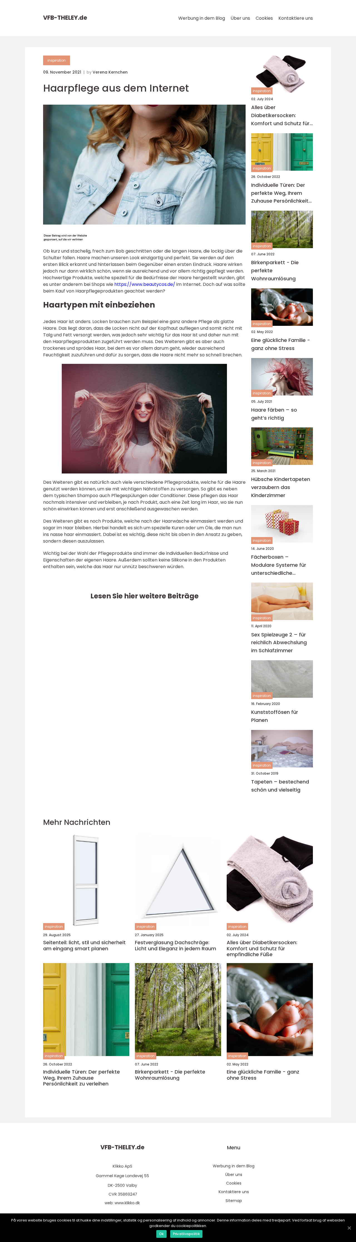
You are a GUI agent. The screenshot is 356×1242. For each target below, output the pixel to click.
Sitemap (234, 1200)
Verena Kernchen (110, 72)
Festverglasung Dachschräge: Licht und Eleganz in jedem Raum (175, 945)
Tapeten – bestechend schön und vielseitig (280, 785)
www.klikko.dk (127, 1203)
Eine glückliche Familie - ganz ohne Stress (280, 344)
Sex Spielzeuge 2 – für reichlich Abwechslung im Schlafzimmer (279, 642)
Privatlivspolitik (186, 1233)
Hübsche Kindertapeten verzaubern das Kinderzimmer (280, 487)
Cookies (264, 18)
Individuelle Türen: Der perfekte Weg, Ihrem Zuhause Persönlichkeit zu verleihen (279, 193)
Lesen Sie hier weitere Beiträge (144, 596)
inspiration (57, 60)
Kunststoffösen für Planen (274, 716)
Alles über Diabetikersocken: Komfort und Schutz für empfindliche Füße (280, 115)
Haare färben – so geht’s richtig (274, 413)
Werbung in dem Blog (201, 18)
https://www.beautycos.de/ (144, 284)
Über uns (240, 18)
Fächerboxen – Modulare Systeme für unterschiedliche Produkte (278, 565)
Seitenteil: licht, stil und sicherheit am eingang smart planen (84, 945)
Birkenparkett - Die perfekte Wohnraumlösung (275, 270)
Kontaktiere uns (295, 18)
